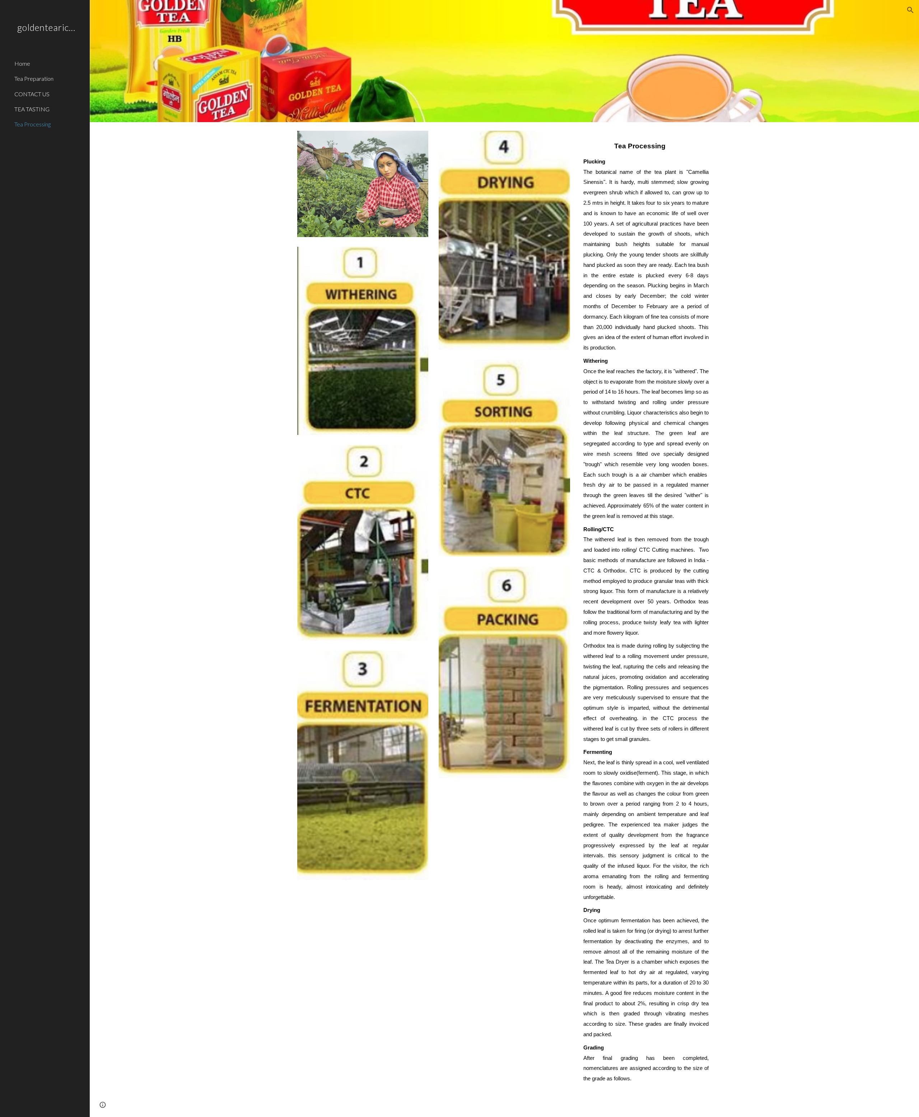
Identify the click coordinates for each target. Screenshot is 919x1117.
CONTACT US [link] (32, 94)
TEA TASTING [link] (32, 109)
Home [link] (22, 63)
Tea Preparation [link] (33, 78)
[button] (910, 10)
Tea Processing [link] (32, 124)
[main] (646, 614)
